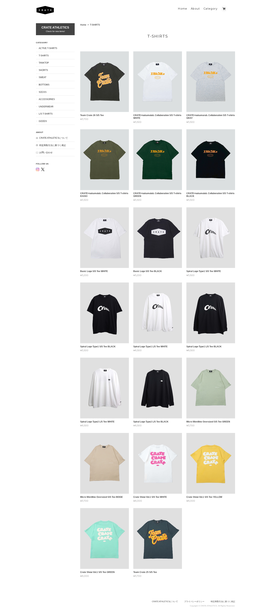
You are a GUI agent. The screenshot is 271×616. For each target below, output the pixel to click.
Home (182, 8)
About (195, 8)
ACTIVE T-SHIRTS (48, 48)
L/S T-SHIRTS (46, 114)
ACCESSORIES (47, 99)
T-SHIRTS (44, 55)
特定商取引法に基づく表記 (52, 145)
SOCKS (42, 92)
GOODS (43, 121)
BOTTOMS (44, 84)
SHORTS (43, 70)
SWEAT (42, 77)
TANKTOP (44, 63)
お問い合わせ (46, 152)
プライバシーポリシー (194, 601)
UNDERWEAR (46, 106)
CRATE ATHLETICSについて (53, 138)
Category (211, 8)
